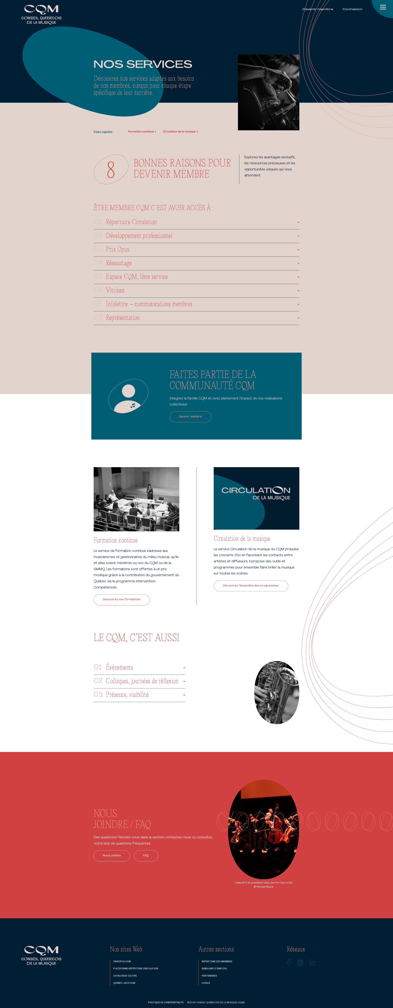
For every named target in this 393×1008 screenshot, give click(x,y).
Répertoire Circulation (131, 222)
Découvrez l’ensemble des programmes (251, 585)
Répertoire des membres (217, 961)
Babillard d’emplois (214, 968)
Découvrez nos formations (121, 599)
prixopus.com (122, 961)
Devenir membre (318, 9)
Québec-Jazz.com (124, 983)
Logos (206, 983)
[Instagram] (300, 962)
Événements (119, 667)
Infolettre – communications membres (149, 304)
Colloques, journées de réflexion (142, 681)
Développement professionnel (139, 236)
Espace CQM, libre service (137, 277)
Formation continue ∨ (142, 131)
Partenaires (209, 976)
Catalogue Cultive (125, 976)
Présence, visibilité (127, 695)
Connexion (352, 9)
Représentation (123, 318)
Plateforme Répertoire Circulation (135, 968)
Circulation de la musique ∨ (180, 131)
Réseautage (119, 263)
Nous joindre (112, 855)
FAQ (146, 855)
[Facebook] (289, 962)
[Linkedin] (312, 962)
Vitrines (115, 290)
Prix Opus (117, 249)
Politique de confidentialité (166, 1002)
